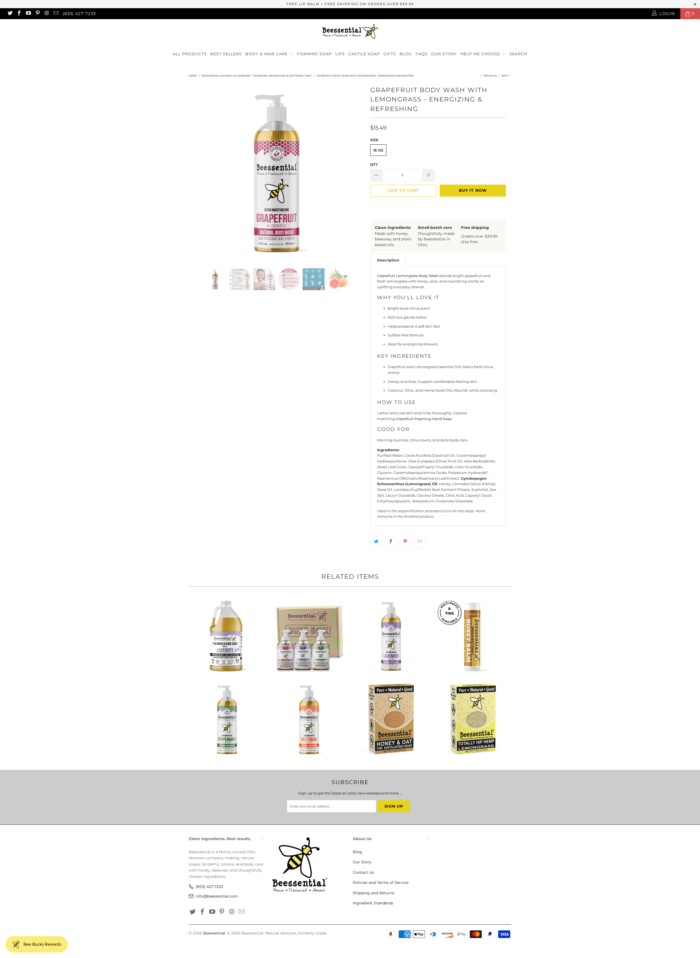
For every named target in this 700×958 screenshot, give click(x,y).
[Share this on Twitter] (376, 542)
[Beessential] (350, 31)
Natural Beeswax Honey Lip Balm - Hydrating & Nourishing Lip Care (473, 636)
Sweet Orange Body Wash (309, 719)
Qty (374, 164)
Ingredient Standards (373, 903)
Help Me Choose (480, 53)
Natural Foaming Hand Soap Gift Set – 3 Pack (309, 636)
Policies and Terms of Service (381, 882)
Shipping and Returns (373, 892)
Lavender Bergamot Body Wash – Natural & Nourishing (391, 636)
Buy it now (473, 190)
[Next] (355, 172)
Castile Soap (364, 53)
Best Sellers (226, 53)
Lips (340, 53)
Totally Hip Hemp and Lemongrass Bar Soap (473, 719)
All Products (190, 53)
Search (518, 53)
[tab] (388, 260)
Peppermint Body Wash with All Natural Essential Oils (227, 719)
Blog (405, 53)
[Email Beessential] (56, 13)
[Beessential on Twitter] (10, 13)
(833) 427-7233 (79, 13)
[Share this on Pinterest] (405, 542)
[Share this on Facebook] (391, 542)
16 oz (378, 150)
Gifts (389, 53)
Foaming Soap (314, 53)
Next (505, 75)
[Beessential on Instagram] (46, 13)
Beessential (214, 933)
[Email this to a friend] (420, 542)
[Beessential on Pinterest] (37, 13)
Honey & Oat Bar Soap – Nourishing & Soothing (391, 719)
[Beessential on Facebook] (19, 13)
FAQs (422, 53)
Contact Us (363, 872)
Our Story (444, 53)
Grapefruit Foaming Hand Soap (424, 419)
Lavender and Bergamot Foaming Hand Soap (227, 636)
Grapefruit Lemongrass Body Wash (408, 275)
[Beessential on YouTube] (28, 13)
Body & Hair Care (267, 53)
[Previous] (198, 172)
